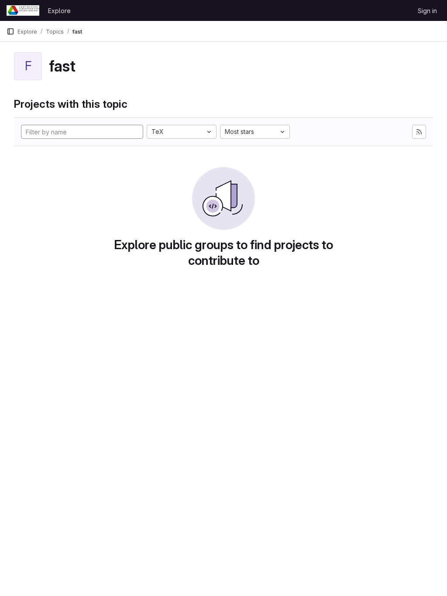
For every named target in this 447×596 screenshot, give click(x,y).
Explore (59, 10)
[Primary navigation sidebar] (10, 31)
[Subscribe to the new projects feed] (419, 132)
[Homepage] (23, 10)
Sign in (427, 10)
